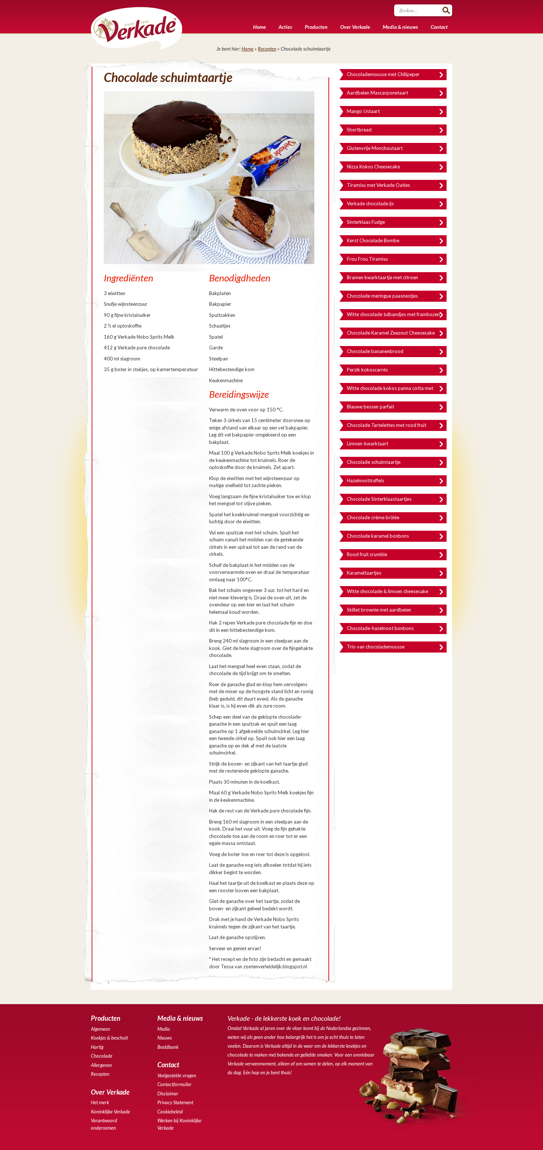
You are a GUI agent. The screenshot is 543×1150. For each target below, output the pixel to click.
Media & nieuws (400, 27)
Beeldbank (167, 1047)
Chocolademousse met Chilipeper (383, 74)
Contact (439, 27)
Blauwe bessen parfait (370, 407)
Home (259, 27)
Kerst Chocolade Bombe (373, 240)
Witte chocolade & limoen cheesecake (387, 591)
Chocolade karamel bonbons (378, 536)
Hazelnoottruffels (365, 480)
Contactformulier (174, 1084)
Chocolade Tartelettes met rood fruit (386, 425)
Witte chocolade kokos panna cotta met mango (390, 389)
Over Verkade (355, 27)
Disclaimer (167, 1093)
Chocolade (101, 1056)
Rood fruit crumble (367, 554)
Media (163, 1029)
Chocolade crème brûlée (373, 517)
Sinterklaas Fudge (366, 222)
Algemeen (100, 1029)
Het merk (100, 1102)
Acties (285, 27)
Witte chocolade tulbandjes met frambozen (393, 314)
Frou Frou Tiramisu (367, 259)
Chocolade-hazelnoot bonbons (380, 628)
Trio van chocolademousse (375, 647)
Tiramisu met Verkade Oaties (378, 185)
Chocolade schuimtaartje (373, 462)
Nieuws (164, 1038)
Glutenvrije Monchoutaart (375, 148)
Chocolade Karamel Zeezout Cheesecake (391, 333)
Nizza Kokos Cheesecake (373, 167)
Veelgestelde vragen (176, 1075)
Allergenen (101, 1065)
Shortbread (359, 130)
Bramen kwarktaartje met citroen (382, 277)
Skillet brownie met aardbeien (379, 610)
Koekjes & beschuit (109, 1038)
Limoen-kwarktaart (367, 443)
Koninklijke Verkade (110, 1112)
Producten (316, 27)
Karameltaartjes (364, 573)
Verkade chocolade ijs (370, 203)
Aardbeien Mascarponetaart (377, 93)
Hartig (97, 1047)
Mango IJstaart (363, 111)
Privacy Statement (175, 1102)
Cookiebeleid (170, 1112)
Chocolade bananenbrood (375, 351)
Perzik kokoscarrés (367, 370)
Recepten (267, 49)
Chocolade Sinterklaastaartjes (379, 499)
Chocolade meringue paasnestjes (382, 296)
